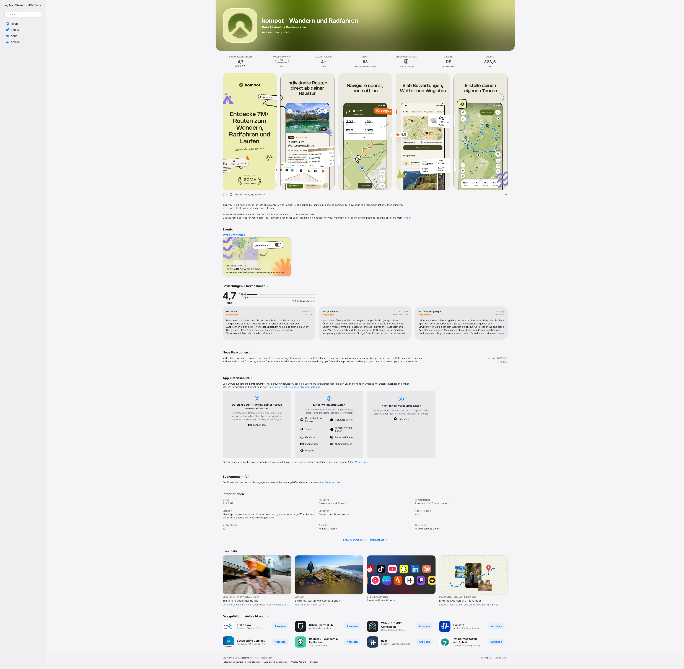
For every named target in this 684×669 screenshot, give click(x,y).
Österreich (486, 658)
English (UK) (500, 658)
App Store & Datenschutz (275, 662)
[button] (23, 24)
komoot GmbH (327, 528)
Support (314, 662)
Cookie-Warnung (298, 662)
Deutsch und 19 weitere (332, 514)
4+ (416, 514)
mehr (408, 217)
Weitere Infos (361, 462)
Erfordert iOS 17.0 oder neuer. (431, 503)
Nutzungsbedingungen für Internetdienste (242, 662)
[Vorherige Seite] (219, 131)
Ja (224, 528)
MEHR (501, 333)
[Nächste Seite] (511, 131)
